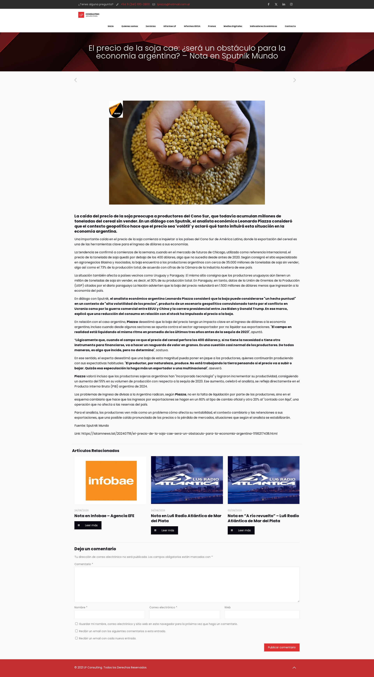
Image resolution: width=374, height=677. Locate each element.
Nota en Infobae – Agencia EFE (104, 515)
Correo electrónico (163, 607)
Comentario (83, 564)
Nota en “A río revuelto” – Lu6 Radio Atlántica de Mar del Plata (263, 518)
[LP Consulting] (88, 14)
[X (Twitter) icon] (277, 4)
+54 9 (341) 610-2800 (135, 4)
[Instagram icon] (292, 4)
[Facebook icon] (269, 4)
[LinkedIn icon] (285, 4)
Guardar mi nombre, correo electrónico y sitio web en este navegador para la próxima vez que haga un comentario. (158, 624)
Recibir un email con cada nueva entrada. (107, 638)
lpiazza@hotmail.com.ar (173, 4)
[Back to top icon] (295, 668)
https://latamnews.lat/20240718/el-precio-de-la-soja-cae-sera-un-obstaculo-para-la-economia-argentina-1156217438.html (179, 433)
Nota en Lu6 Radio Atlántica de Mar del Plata (186, 518)
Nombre (80, 607)
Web (227, 607)
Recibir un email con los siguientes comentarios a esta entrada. (122, 631)
